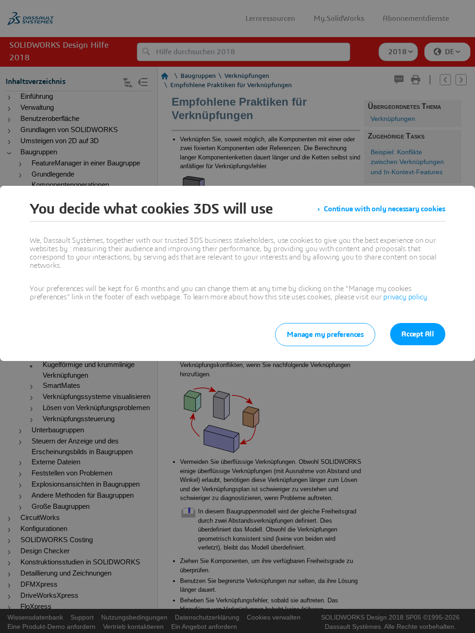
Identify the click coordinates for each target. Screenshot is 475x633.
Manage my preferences (325, 334)
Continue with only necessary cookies (384, 209)
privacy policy (405, 297)
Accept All (417, 334)
